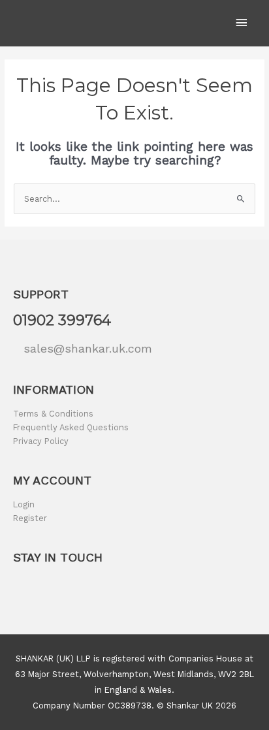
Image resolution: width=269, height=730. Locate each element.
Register (30, 518)
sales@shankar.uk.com (88, 348)
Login (24, 504)
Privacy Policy (41, 441)
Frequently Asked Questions (71, 427)
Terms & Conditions (53, 414)
